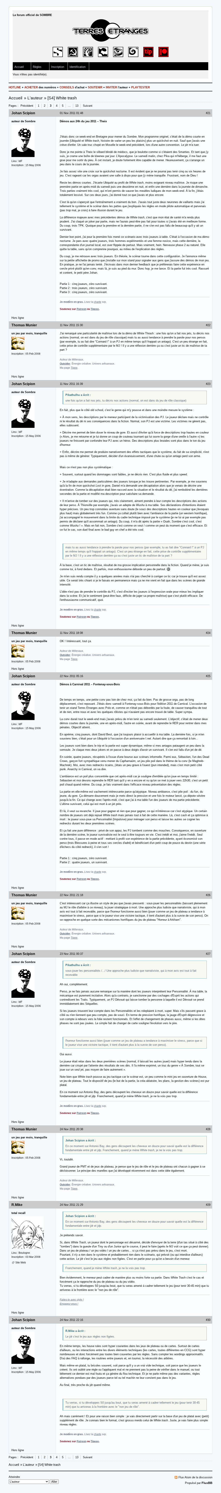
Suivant (87, 105)
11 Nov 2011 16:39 (71, 384)
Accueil (19, 66)
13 (76, 105)
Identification (77, 66)
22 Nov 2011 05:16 (71, 676)
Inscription (57, 66)
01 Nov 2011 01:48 (71, 113)
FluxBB (207, 1483)
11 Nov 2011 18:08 (71, 633)
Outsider (65, 363)
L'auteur (35, 98)
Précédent (27, 105)
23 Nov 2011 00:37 (71, 953)
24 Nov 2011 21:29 (71, 1204)
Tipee (74, 367)
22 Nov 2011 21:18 (71, 895)
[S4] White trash (62, 98)
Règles (37, 66)
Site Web (20, 1262)
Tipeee (95, 309)
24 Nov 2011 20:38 (71, 1129)
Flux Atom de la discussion (195, 1477)
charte (97, 301)
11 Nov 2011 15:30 (71, 325)
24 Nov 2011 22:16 (71, 1320)
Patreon (81, 309)
